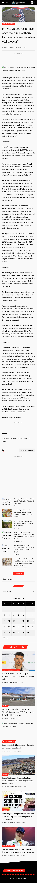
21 (18, 627)
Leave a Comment (28, 450)
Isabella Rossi (9, 682)
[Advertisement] (18, 58)
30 (28, 633)
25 (4, 633)
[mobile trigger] (4, 2)
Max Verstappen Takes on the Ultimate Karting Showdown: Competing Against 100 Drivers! (23, 512)
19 (9, 627)
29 (23, 633)
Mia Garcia (7, 751)
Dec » (7, 638)
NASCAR (24, 438)
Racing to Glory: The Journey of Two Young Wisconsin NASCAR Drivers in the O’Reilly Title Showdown (18, 712)
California (13, 438)
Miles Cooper (8, 47)
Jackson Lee (8, 718)
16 (28, 621)
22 (23, 627)
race (29, 438)
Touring (16, 554)
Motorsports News (8, 24)
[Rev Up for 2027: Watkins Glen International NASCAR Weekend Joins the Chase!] (7, 524)
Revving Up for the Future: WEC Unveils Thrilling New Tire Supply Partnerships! (24, 501)
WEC (15, 506)
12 (9, 621)
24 (32, 627)
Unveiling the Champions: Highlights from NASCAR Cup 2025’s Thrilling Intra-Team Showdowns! (18, 816)
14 (18, 621)
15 (23, 621)
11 (4, 621)
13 (14, 621)
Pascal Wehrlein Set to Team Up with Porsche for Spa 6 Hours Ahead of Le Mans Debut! (18, 676)
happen (18, 438)
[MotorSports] (18, 2)
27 (14, 633)
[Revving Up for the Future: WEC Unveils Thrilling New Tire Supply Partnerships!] (7, 502)
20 (14, 627)
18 (4, 627)
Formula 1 (17, 517)
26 (9, 633)
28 (18, 633)
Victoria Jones (9, 787)
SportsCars (18, 541)
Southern (4, 441)
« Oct (3, 638)
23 (28, 627)
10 (32, 615)
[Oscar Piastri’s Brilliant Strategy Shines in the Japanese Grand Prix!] (18, 732)
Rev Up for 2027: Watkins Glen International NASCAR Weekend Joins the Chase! (23, 523)
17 (32, 621)
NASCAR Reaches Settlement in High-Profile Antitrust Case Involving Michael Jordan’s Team (17, 781)
